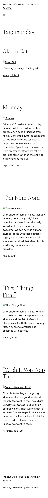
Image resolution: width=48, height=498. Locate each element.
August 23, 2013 (11, 165)
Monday (13, 107)
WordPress (32, 487)
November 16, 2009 (13, 430)
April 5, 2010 (9, 256)
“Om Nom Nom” (22, 197)
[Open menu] (4, 15)
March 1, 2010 (10, 337)
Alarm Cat (15, 51)
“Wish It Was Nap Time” (24, 373)
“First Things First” (18, 291)
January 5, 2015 (11, 75)
